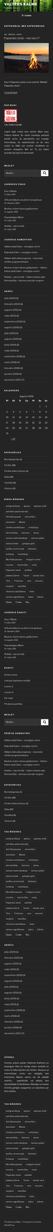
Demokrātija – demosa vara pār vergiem (24, 280)
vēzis (31, 591)
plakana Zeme (13, 575)
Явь (27, 602)
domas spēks (37, 538)
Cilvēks (8, 465)
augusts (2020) (11, 327)
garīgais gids (28, 543)
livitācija (10, 554)
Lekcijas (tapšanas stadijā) (17, 680)
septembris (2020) (13, 321)
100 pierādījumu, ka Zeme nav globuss (23, 200)
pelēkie (28, 570)
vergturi (10, 586)
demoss (25, 533)
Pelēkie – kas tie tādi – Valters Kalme (22, 277)
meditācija (23, 554)
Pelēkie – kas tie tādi (14, 226)
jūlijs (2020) (10, 333)
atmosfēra (30, 516)
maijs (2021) (10, 315)
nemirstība (22, 565)
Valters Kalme (20, 4)
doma (36, 533)
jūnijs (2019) (10, 345)
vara (29, 581)
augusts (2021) (11, 310)
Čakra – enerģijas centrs (28, 246)
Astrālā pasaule (13, 516)
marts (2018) (10, 362)
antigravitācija (13, 506)
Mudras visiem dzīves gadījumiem (21, 208)
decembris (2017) (12, 380)
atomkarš (10, 522)
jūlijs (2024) (10, 298)
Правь (9, 602)
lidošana (32, 549)
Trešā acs (18, 581)
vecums (39, 581)
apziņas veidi (40, 506)
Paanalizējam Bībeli (13, 217)
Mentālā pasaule (14, 559)
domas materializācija (16, 538)
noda (34, 565)
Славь (19, 602)
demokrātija (12, 533)
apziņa (27, 506)
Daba (6, 477)
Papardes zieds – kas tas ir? (21, 38)
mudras (9, 565)
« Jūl (13, 438)
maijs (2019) (10, 350)
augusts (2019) (11, 339)
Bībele (22, 522)
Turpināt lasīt (10, 92)
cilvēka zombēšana (15, 527)
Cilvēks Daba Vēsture (15, 471)
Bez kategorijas (12, 459)
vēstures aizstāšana (16, 591)
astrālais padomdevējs (17, 511)
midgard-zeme (33, 559)
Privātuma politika (13, 704)
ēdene (40, 597)
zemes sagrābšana (15, 597)
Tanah (26, 575)
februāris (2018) (12, 368)
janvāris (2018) (11, 374)
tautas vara (38, 575)
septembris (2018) (13, 356)
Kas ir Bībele (10, 191)
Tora (8, 581)
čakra (30, 597)
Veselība (8, 482)
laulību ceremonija (15, 549)
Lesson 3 (8, 692)
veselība (22, 586)
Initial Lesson (11, 675)
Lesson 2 (8, 686)
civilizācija (33, 527)
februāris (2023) (12, 304)
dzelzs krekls (12, 543)
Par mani (8, 698)
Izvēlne (28, 15)
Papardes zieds (13, 570)
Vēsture (8, 488)
